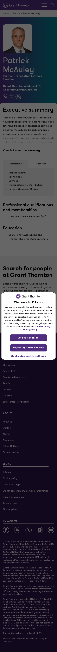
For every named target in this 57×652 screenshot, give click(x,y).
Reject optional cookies (28, 348)
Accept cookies (28, 338)
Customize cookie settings (28, 356)
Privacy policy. (30, 330)
